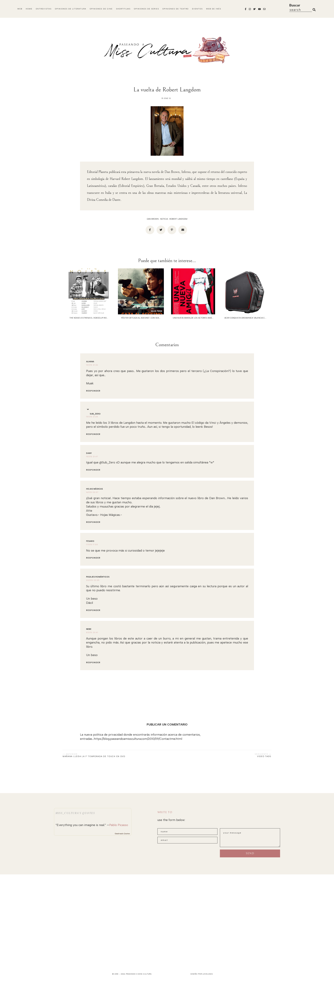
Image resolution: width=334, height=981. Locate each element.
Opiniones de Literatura (70, 9)
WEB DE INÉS (213, 9)
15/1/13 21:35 (92, 417)
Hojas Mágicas (94, 489)
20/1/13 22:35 (93, 580)
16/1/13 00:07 (92, 492)
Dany (89, 453)
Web (19, 9)
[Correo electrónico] (182, 230)
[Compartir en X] (161, 230)
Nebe (88, 629)
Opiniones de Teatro (175, 9)
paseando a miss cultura (139, 974)
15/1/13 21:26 (92, 365)
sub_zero (95, 414)
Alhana (90, 361)
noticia (164, 219)
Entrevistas (43, 9)
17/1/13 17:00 (92, 544)
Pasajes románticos (97, 577)
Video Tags (264, 756)
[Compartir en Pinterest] (172, 230)
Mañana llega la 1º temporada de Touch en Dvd (94, 756)
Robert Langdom (178, 219)
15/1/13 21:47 (92, 456)
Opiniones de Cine (101, 9)
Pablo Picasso (118, 825)
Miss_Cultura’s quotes (75, 813)
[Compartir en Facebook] (150, 230)
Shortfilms (123, 9)
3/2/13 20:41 (92, 632)
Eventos (197, 9)
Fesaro (90, 541)
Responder (93, 391)
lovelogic (207, 974)
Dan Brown (153, 219)
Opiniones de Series (146, 9)
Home (29, 9)
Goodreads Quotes (122, 833)
